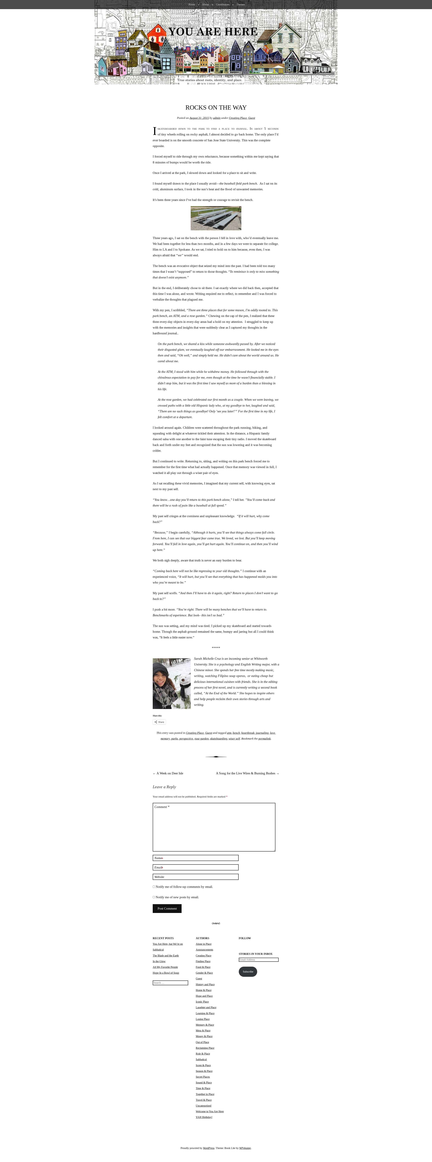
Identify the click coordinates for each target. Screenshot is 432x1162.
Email (158, 868)
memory (165, 738)
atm (229, 732)
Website (159, 877)
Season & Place (204, 1071)
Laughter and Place (206, 1007)
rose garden (202, 738)
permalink (265, 738)
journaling (262, 732)
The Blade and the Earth (166, 955)
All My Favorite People (165, 967)
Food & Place (203, 967)
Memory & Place (205, 1024)
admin (217, 118)
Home (191, 4)
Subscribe (248, 971)
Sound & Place (204, 1082)
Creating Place (238, 118)
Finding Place (203, 961)
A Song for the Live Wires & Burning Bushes (247, 773)
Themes (240, 4)
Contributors (222, 4)
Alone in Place (203, 943)
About (205, 4)
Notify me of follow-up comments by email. (184, 886)
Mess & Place (203, 1030)
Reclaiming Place (205, 1048)
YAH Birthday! (204, 1117)
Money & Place (204, 1036)
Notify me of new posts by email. (177, 897)
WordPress (208, 1148)
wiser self (234, 738)
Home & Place (203, 990)
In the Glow (159, 961)
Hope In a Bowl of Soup (166, 972)
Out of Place (202, 1042)
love (272, 732)
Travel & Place (204, 1100)
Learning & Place (205, 1013)
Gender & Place (204, 972)
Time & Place (203, 1088)
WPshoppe (245, 1148)
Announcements (204, 949)
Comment (161, 807)
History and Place (205, 984)
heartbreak (247, 732)
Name (158, 858)
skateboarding (218, 738)
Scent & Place (203, 1065)
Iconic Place (202, 1001)
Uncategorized (203, 1105)
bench (236, 732)
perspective (186, 738)
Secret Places (203, 1076)
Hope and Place (204, 996)
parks (174, 738)
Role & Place (203, 1053)
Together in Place (205, 1094)
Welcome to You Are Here (210, 1111)
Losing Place (203, 1019)
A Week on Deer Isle (168, 773)
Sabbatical (201, 1059)
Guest (251, 118)
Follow (245, 938)
